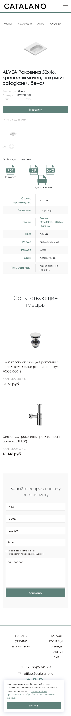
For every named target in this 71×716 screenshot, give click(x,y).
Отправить (35, 592)
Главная (8, 23)
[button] (65, 31)
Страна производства (22, 200)
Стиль (27, 257)
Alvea (40, 23)
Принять (33, 705)
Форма (26, 241)
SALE (56, 657)
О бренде (57, 646)
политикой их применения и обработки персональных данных (32, 694)
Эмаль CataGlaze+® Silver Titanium (52, 222)
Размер (26, 249)
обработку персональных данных (26, 553)
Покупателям (21, 646)
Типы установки (21, 267)
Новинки (57, 651)
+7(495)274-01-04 (38, 667)
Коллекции (25, 23)
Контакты (21, 635)
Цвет (28, 233)
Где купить (21, 641)
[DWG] (42, 179)
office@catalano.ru (38, 673)
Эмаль (27, 222)
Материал (24, 210)
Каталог (56, 635)
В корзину (35, 109)
